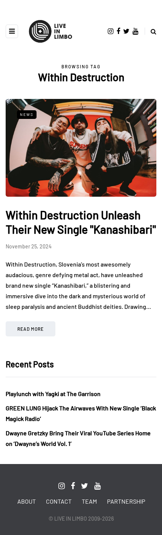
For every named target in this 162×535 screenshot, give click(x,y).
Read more (30, 328)
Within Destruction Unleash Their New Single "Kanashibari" (81, 222)
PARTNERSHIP (126, 501)
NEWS (27, 114)
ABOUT (26, 501)
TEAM (89, 501)
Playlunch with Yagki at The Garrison (53, 393)
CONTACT (59, 501)
